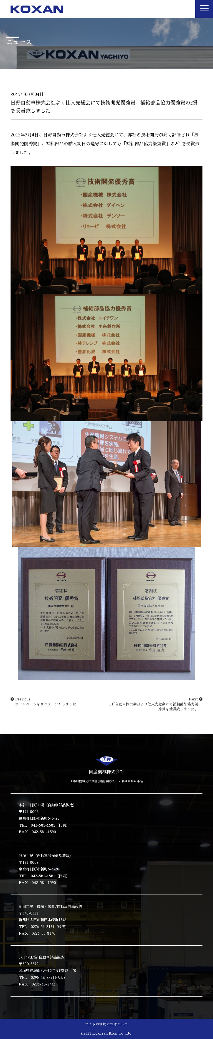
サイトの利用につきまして (106, 1024)
